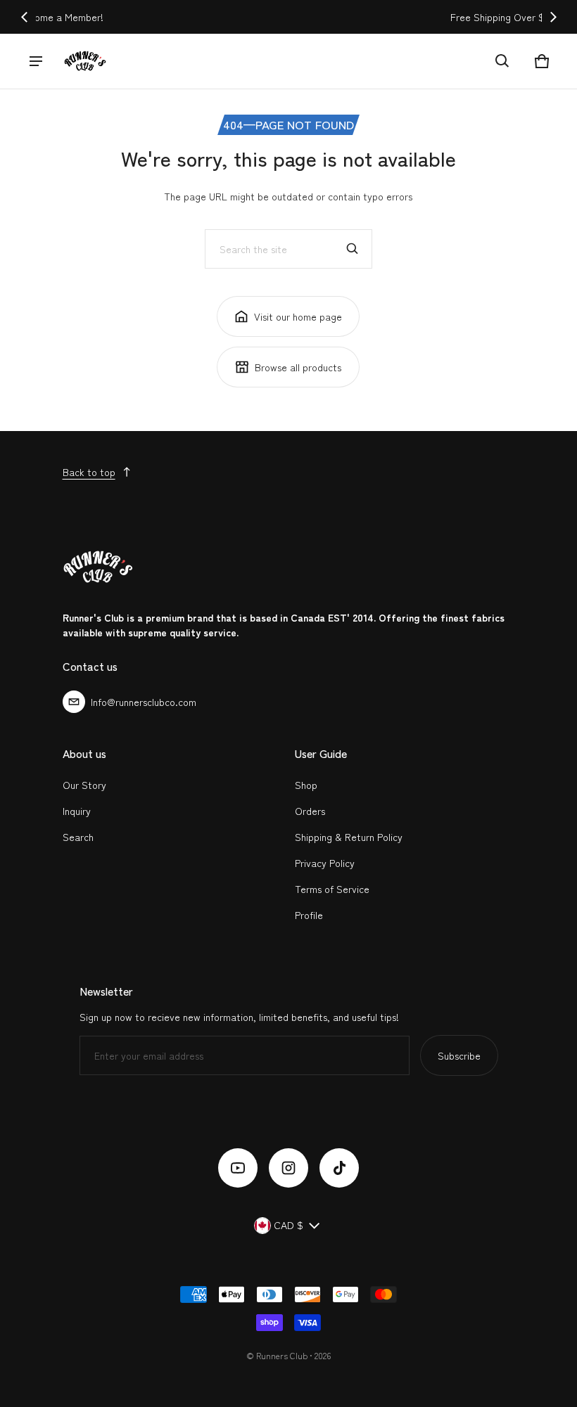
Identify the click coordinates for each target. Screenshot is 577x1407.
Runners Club (281, 1355)
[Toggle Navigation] (36, 61)
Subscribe (459, 1055)
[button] (502, 61)
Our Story (84, 785)
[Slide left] (24, 16)
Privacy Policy (325, 863)
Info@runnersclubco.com (143, 702)
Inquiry (77, 811)
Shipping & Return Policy (348, 837)
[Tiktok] (339, 1168)
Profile (309, 915)
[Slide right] (553, 16)
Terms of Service (332, 889)
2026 (323, 1355)
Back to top (89, 472)
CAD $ (288, 1225)
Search (78, 837)
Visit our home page (298, 316)
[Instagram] (288, 1168)
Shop (306, 785)
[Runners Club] (85, 61)
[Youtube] (238, 1168)
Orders (310, 811)
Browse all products (298, 367)
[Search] (352, 249)
